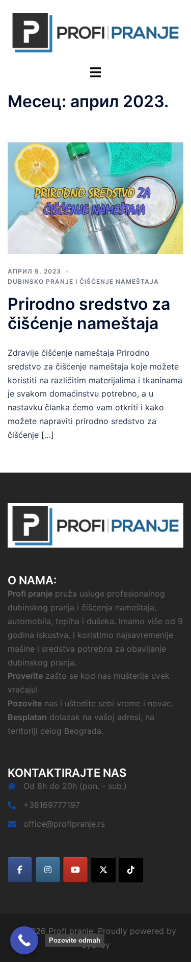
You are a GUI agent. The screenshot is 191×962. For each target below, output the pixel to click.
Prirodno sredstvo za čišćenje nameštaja (89, 313)
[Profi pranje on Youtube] (75, 869)
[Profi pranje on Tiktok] (131, 869)
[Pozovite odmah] (24, 940)
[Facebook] (20, 869)
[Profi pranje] (95, 32)
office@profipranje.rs (64, 824)
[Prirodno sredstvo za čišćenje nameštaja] (95, 197)
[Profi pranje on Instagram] (48, 869)
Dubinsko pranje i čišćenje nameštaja (83, 281)
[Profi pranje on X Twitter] (103, 869)
